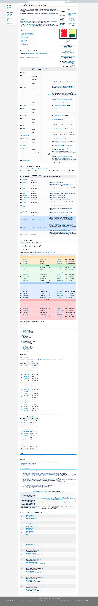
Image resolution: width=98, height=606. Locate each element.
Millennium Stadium (72, 23)
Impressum (44, 603)
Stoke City (58, 312)
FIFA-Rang (62, 27)
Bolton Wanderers (60, 295)
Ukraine (67, 134)
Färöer (59, 493)
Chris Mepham (25, 274)
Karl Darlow (25, 259)
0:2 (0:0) (45, 219)
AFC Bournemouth (60, 289)
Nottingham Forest (60, 280)
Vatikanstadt (63, 505)
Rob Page (26, 26)
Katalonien (52, 503)
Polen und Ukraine (26, 215)
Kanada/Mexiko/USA (27, 160)
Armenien (69, 232)
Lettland (66, 232)
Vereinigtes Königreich (70, 505)
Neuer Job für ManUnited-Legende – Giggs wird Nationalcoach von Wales (41, 473)
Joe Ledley (26, 387)
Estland (55, 493)
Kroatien (66, 145)
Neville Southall (25, 342)
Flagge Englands (29, 523)
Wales (67, 52)
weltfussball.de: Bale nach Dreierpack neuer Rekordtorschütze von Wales (37, 487)
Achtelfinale (33, 227)
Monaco (55, 503)
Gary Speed (25, 346)
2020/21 (22, 243)
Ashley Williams (26, 378)
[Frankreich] (55, 293)
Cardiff (67, 224)
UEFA (69, 15)
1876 (74, 48)
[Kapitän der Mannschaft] (33, 271)
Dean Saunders (26, 389)
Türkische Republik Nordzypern (54, 505)
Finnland (69, 234)
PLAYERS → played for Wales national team (31, 486)
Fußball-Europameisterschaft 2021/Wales (62, 230)
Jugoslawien (25, 191)
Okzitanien (60, 503)
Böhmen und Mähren (60, 502)
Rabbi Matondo (25, 316)
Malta (53, 496)
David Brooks (25, 289)
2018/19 (22, 242)
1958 (73, 60)
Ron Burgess (25, 333)
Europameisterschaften (68, 62)
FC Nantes (59, 297)
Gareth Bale (70, 20)
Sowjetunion (64, 105)
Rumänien (62, 128)
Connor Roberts (26, 276)
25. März (71, 48)
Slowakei (71, 218)
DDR (39, 501)
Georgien (70, 493)
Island (50, 494)
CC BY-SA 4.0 (42, 563)
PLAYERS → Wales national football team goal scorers (33, 489)
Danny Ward (25, 263)
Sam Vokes (26, 410)
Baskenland (50, 502)
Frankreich (25, 79)
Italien (24, 75)
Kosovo (63, 494)
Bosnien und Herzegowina (67, 492)
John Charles (25, 444)
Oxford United (59, 306)
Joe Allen (24, 284)
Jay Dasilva (25, 269)
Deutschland (25, 112)
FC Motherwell (59, 287)
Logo (31, 539)
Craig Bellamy (71, 18)
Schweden (25, 95)
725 (66, 40)
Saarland (47, 501)
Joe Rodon (25, 278)
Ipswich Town (59, 301)
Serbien (61, 148)
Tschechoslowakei (55, 92)
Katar (24, 153)
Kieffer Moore (25, 318)
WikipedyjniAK (35, 545)
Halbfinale (33, 219)
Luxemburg (49, 496)
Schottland (66, 47)
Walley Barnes (25, 330)
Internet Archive (51, 479)
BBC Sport (52, 474)
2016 (73, 63)
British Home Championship (68, 82)
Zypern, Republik (60, 499)
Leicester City (59, 263)
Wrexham (64, 52)
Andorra (43, 492)
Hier (18, 600)
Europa (24, 227)
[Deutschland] (55, 316)
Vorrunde (52, 182)
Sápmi (63, 503)
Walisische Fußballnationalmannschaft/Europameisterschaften (37, 168)
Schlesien (67, 503)
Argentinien (25, 115)
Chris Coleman (25, 347)
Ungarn (57, 182)
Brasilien (24, 82)
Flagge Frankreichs (29, 532)
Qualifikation (56, 81)
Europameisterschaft (50, 13)
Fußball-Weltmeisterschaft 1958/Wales (65, 99)
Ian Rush (25, 393)
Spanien (61, 102)
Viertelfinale (52, 191)
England (61, 81)
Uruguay (24, 72)
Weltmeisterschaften (68, 58)
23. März (71, 56)
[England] (55, 259)
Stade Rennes (59, 293)
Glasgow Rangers (60, 314)
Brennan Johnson (26, 310)
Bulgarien (50, 202)
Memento (32, 479)
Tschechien (59, 212)
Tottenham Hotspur (60, 272)
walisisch (52, 7)
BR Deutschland (26, 197)
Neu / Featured (10, 10)
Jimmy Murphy (49, 95)
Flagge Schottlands (29, 516)
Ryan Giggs (33, 24)
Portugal (24, 209)
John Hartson (25, 448)
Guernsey (71, 502)
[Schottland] (63, 47)
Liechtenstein (67, 159)
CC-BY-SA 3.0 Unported (55, 598)
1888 (73, 52)
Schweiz (24, 87)
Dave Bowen (25, 332)
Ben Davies (25, 271)
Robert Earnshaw (26, 437)
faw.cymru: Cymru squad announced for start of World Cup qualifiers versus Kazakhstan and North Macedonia (43, 481)
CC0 (42, 545)
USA (24, 128)
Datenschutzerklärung (51, 603)
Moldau (55, 496)
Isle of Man (44, 503)
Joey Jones (26, 397)
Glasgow (63, 48)
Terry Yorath (25, 338)
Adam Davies (25, 261)
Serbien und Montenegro (54, 501)
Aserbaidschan (52, 492)
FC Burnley (59, 276)
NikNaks (34, 563)
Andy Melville (26, 406)
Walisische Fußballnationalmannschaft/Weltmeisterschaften (36, 53)
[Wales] (21, 330)
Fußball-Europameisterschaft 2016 (49, 171)
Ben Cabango (25, 267)
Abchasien (38, 502)
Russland (68, 141)
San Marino (70, 497)
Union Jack (48, 519)
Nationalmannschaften (37, 491)
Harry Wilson (26, 402)
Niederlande (65, 496)
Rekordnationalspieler (46, 359)
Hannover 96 (59, 316)
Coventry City (59, 269)
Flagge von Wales (29, 526)
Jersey (48, 503)
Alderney (45, 502)
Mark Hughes (25, 343)
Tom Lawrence (25, 314)
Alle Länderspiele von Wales (26, 464)
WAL (69, 24)
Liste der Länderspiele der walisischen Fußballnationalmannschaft (33, 455)
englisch (38, 7)
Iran (38, 153)
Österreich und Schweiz (25, 212)
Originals (37, 479)
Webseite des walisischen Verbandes (28, 463)
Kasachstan (61, 159)
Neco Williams (25, 280)
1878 (74, 56)
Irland (70, 51)
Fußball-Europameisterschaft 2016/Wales (62, 222)
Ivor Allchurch (26, 399)
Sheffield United (59, 261)
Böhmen (54, 502)
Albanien (39, 492)
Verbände (45, 491)
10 (32, 416)
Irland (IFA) (39, 503)
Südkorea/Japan (26, 135)
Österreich (50, 497)
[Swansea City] (55, 267)
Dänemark (59, 197)
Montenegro (64, 215)
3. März (70, 52)
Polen (70, 112)
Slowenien (59, 498)
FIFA (60, 24)
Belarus (56, 492)
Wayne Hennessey (27, 370)
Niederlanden (64, 124)
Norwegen (46, 497)
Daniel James (25, 308)
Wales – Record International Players (35, 485)
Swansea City (59, 267)
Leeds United (59, 259)
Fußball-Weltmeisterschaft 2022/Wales (65, 156)
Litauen (45, 496)
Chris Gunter (26, 367)
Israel (69, 92)
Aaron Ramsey (71, 19)
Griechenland (43, 494)
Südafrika (24, 142)
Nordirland (72, 95)
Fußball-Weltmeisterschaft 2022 (25, 25)
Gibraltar (38, 494)
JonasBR (34, 550)
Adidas (69, 16)
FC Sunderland (59, 274)
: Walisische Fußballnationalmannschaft (31, 462)
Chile (24, 102)
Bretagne (67, 502)
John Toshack (25, 340)
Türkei (51, 227)
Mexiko (24, 108)
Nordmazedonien (55, 159)
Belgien (67, 128)
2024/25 (22, 246)
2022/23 (22, 245)
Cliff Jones (25, 442)
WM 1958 (36, 10)
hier (13, 600)
